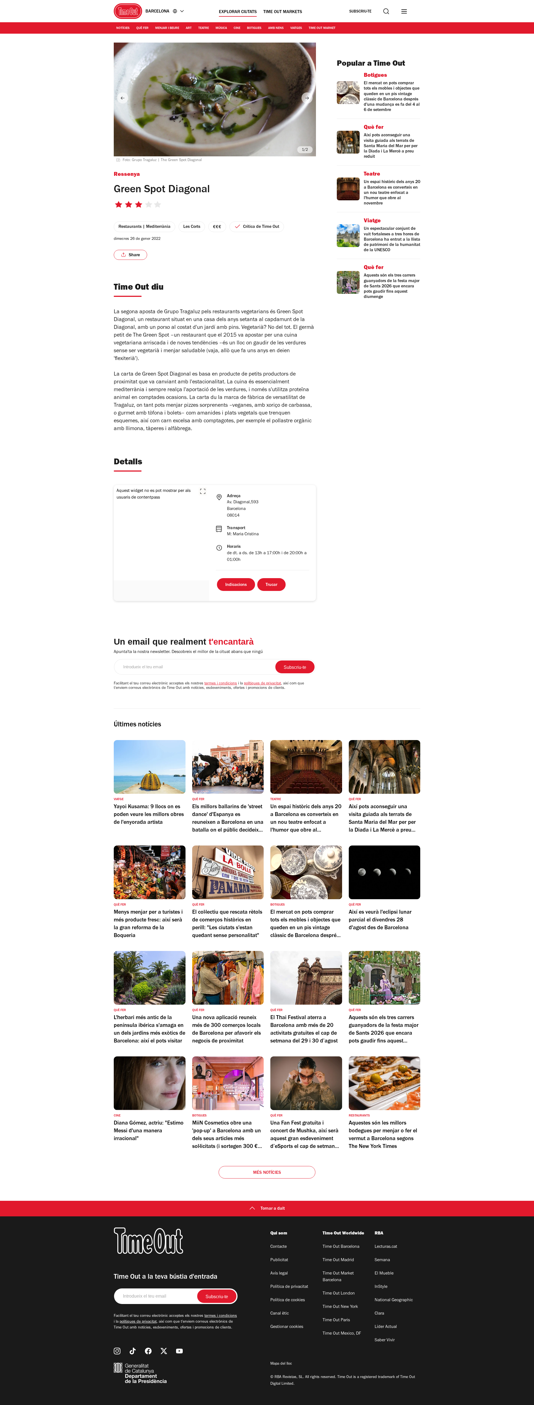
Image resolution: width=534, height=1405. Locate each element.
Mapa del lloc (281, 1364)
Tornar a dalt (273, 1209)
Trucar (271, 585)
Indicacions (236, 585)
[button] (203, 491)
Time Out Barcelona (341, 1247)
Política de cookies (287, 1300)
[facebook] (148, 1351)
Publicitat (279, 1260)
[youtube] (179, 1351)
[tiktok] (132, 1351)
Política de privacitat (289, 1287)
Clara (379, 1314)
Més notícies (267, 1173)
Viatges (296, 28)
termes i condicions (220, 684)
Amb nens (276, 28)
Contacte (278, 1247)
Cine (237, 28)
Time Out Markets (282, 12)
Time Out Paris (336, 1320)
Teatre (203, 28)
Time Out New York (340, 1307)
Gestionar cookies (286, 1327)
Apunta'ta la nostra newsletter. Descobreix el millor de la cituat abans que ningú (188, 652)
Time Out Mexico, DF (342, 1334)
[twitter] (163, 1351)
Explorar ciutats (238, 12)
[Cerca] (386, 11)
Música (221, 28)
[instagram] (117, 1351)
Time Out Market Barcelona (338, 1277)
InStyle (381, 1287)
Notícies (123, 28)
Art (189, 28)
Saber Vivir (385, 1340)
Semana (382, 1260)
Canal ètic (279, 1314)
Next (307, 97)
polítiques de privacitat (262, 684)
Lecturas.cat (386, 1247)
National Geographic (394, 1300)
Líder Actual (386, 1327)
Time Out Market (322, 28)
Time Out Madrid (338, 1260)
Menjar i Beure (167, 28)
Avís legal (279, 1273)
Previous (122, 97)
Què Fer (142, 28)
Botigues (254, 28)
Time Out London (339, 1293)
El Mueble (384, 1273)
